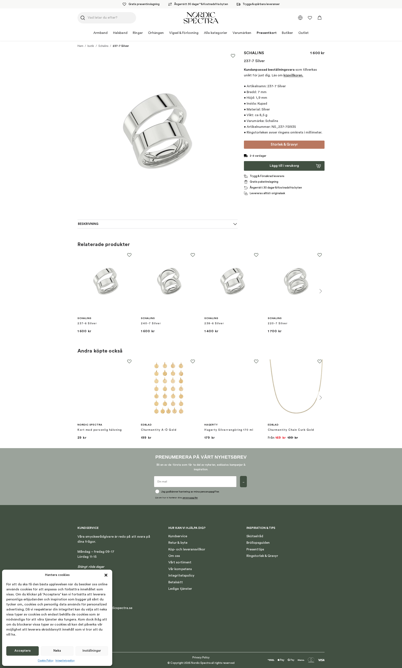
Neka (57, 650)
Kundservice (177, 536)
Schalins (103, 46)
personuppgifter (190, 498)
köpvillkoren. (293, 75)
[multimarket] (300, 18)
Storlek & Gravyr (284, 144)
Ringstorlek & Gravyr (262, 556)
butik (91, 46)
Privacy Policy (201, 657)
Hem (80, 46)
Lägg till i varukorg (284, 165)
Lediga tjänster (180, 588)
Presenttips (255, 549)
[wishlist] (310, 18)
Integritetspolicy (65, 660)
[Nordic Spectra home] (201, 17)
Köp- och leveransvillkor (186, 549)
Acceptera (22, 650)
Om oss (174, 556)
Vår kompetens (180, 569)
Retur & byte (177, 542)
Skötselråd (254, 536)
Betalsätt (175, 582)
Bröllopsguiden (258, 542)
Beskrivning (88, 224)
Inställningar (91, 650)
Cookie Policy (45, 660)
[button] (106, 575)
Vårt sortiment (179, 562)
